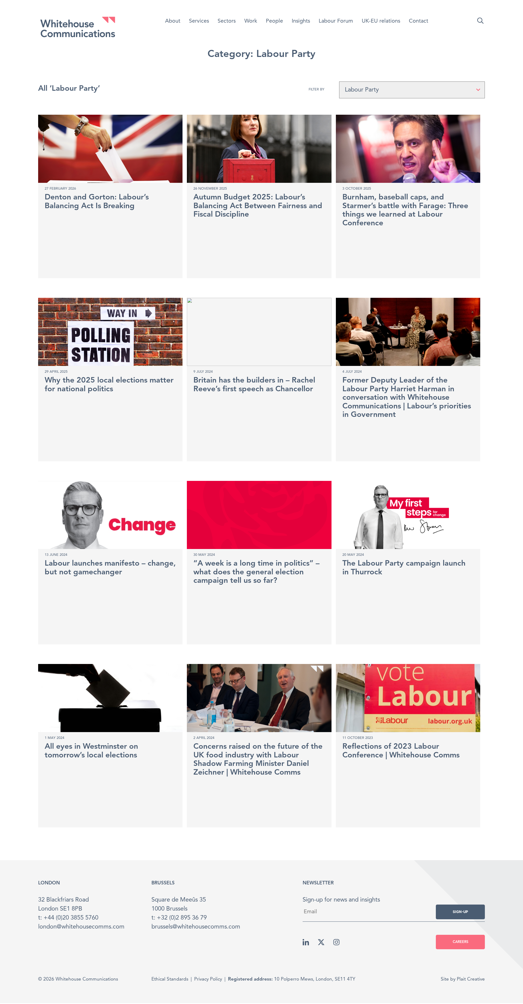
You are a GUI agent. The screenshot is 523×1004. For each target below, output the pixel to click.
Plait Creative (471, 979)
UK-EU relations (381, 21)
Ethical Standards (169, 979)
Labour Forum (336, 21)
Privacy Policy (208, 979)
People (274, 21)
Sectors (227, 21)
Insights (301, 21)
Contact (418, 21)
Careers (460, 942)
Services (199, 21)
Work (250, 21)
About (172, 21)
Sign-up (460, 911)
